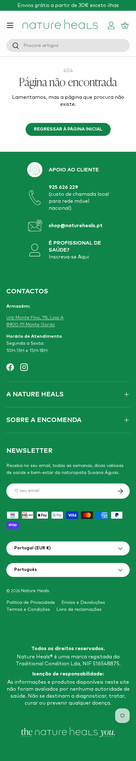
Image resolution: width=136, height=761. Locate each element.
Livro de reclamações (79, 609)
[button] (126, 25)
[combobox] (68, 45)
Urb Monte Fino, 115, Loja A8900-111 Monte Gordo (35, 321)
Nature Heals (35, 591)
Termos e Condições (28, 609)
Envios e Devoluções (83, 602)
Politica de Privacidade (30, 602)
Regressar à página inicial (68, 129)
